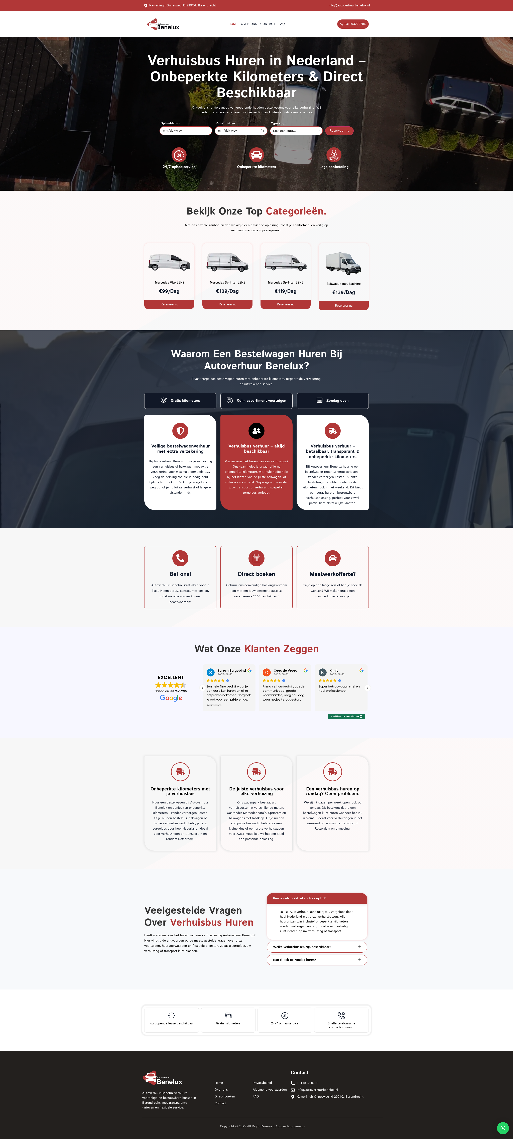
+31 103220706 (355, 24)
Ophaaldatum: (171, 123)
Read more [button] (270, 705)
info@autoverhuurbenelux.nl (349, 5)
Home (233, 24)
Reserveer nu (339, 130)
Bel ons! (180, 574)
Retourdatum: (226, 123)
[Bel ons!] (180, 558)
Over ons (249, 24)
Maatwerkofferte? (333, 574)
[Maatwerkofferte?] (333, 558)
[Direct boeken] (256, 558)
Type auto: (278, 123)
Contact (267, 24)
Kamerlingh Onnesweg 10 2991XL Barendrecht (182, 5)
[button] (368, 688)
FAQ (282, 24)
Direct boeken (256, 574)
